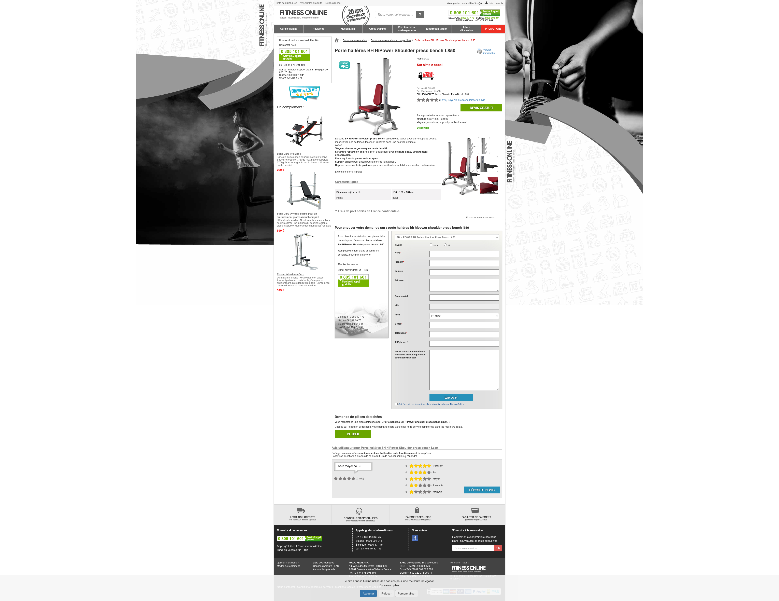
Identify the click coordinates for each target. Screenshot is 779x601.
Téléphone (401, 332)
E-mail (398, 323)
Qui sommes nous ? (288, 562)
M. (449, 245)
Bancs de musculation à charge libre (391, 40)
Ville (397, 305)
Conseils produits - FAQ (326, 566)
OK (498, 547)
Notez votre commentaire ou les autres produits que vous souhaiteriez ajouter (410, 354)
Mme (436, 245)
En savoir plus (389, 585)
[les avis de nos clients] (304, 93)
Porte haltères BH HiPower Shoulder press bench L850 (444, 40)
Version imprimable (489, 51)
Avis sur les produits (311, 3)
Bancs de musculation (355, 40)
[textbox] (464, 298)
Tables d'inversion (466, 29)
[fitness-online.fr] (320, 14)
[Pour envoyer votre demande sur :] (481, 107)
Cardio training (288, 28)
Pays (397, 314)
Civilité (398, 244)
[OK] (420, 14)
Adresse (399, 280)
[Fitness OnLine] (337, 40)
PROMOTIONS (493, 28)
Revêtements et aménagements (407, 29)
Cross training (377, 28)
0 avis (443, 99)
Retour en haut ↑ (459, 562)
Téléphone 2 (401, 342)
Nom (397, 252)
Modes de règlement (288, 566)
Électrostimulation (436, 28)
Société (399, 270)
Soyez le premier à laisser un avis (466, 99)
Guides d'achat (333, 3)
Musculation (348, 28)
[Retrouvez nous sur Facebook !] (415, 538)
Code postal (401, 296)
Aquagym (318, 28)
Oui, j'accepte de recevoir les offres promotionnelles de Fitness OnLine (431, 404)
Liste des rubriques (286, 3)
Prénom (399, 261)
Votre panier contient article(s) (464, 3)
